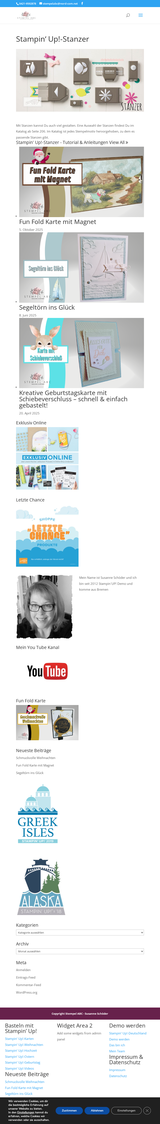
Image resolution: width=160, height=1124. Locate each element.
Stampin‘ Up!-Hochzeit (21, 1050)
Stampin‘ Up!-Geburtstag (22, 1062)
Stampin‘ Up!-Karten (19, 1038)
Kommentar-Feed (28, 985)
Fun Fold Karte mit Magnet (57, 221)
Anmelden (23, 970)
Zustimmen (69, 1111)
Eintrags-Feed (25, 977)
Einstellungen (25, 1112)
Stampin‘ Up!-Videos (19, 1068)
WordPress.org (26, 992)
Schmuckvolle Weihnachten (35, 758)
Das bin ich (117, 1045)
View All (117, 142)
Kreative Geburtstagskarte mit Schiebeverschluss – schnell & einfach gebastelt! (73, 398)
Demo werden (119, 1039)
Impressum (117, 1070)
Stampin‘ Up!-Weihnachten (24, 1045)
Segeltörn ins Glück (47, 307)
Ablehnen (97, 1111)
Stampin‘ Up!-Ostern (19, 1056)
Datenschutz (118, 1076)
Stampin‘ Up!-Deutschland (127, 1033)
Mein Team (117, 1051)
